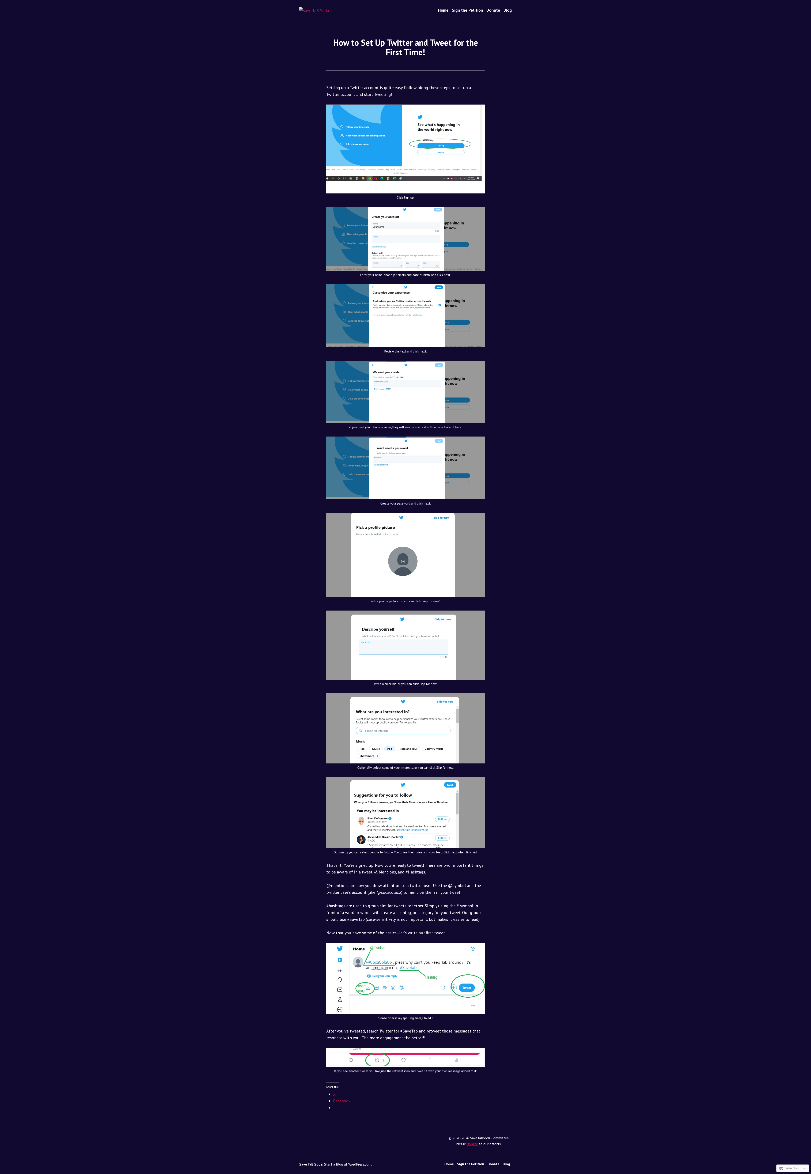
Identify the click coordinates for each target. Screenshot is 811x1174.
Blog (507, 10)
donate (472, 1143)
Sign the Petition (467, 10)
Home (443, 10)
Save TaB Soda (310, 1164)
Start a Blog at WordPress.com (347, 1164)
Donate (493, 10)
